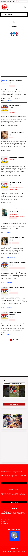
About (14, 551)
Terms (23, 551)
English (18, 1)
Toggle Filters (14, 75)
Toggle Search (8, 14)
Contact (10, 551)
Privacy (19, 551)
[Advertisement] (14, 55)
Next (17, 339)
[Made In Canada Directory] (4, 7)
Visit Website (9, 100)
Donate (4, 551)
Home (10, 28)
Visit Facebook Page (11, 152)
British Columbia (16, 28)
